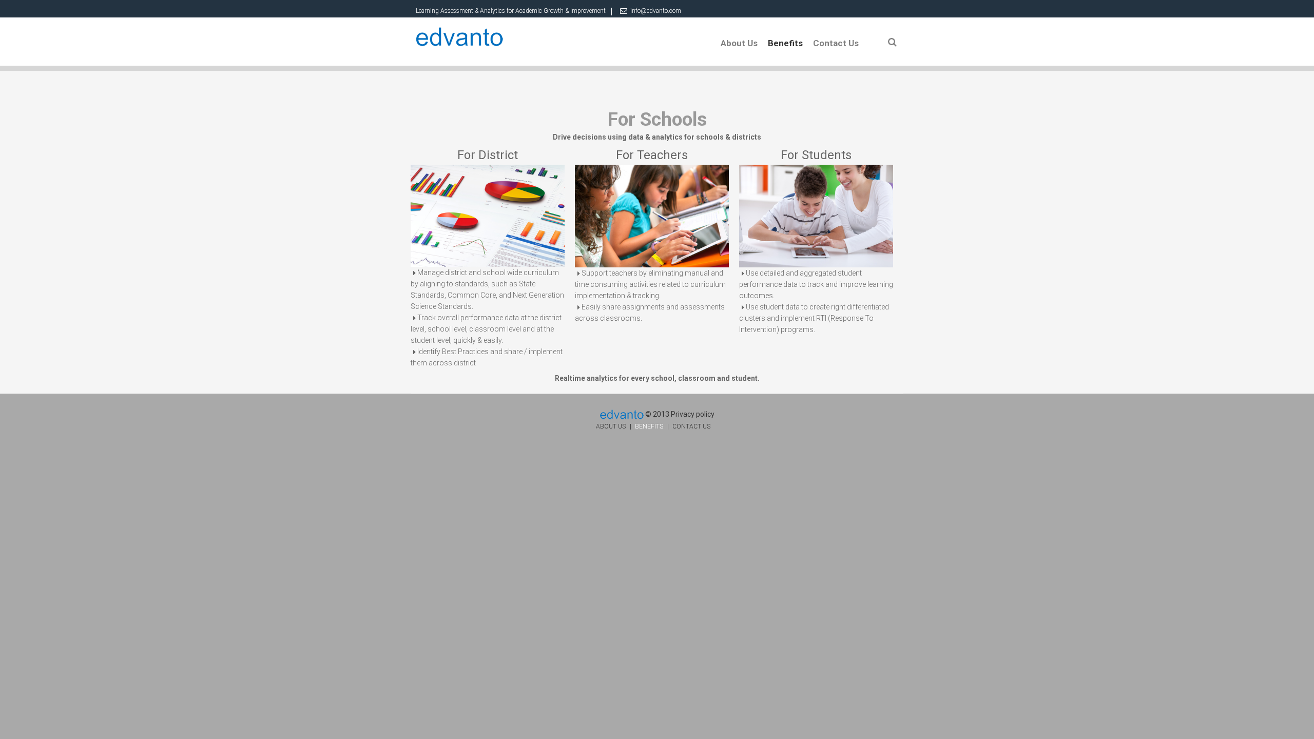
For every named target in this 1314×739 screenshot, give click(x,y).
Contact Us (836, 43)
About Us (739, 43)
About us (611, 426)
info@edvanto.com (655, 10)
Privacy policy (692, 414)
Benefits (785, 43)
